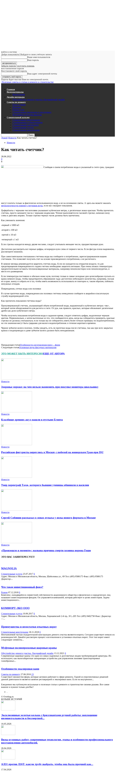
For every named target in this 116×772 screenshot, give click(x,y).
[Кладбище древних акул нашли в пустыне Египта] (16, 411)
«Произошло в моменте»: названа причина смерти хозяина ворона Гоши (46, 550)
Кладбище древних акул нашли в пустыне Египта (32, 419)
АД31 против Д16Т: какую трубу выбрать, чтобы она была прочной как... (47, 764)
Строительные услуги (23, 127)
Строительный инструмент (25, 125)
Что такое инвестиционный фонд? (22, 587)
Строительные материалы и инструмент (31, 112)
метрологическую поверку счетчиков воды (22, 205)
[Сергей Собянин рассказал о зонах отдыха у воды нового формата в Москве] (16, 510)
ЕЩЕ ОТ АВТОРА (54, 353)
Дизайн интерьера (16, 97)
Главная (11, 89)
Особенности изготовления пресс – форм (40, 345)
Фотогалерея (18, 94)
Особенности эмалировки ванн (20, 668)
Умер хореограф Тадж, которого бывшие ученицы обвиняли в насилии (45, 485)
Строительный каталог (18, 117)
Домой (4, 138)
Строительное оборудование (26, 120)
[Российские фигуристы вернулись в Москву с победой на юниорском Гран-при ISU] (16, 444)
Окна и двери (19, 104)
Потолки (16, 107)
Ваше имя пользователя (38, 57)
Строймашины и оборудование (27, 122)
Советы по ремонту (16, 102)
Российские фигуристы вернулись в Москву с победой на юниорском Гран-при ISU (52, 452)
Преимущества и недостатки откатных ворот (29, 626)
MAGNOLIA (9, 568)
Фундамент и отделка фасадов (27, 115)
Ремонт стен (18, 109)
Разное (4, 592)
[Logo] (1, 84)
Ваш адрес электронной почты (42, 73)
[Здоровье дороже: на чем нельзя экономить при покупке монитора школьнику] (16, 379)
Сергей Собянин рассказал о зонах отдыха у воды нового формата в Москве (48, 517)
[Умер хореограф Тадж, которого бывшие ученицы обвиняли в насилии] (16, 477)
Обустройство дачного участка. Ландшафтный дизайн (38, 99)
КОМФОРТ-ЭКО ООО (15, 608)
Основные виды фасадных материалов (37, 347)
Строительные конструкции (26, 130)
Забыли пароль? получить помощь (17, 66)
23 (32, 674)
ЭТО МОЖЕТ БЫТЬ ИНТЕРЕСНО (22, 353)
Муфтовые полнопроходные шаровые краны (29, 647)
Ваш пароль (33, 60)
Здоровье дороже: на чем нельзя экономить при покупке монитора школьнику (49, 386)
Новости (12, 138)
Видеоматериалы (15, 92)
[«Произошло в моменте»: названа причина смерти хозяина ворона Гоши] (16, 542)
